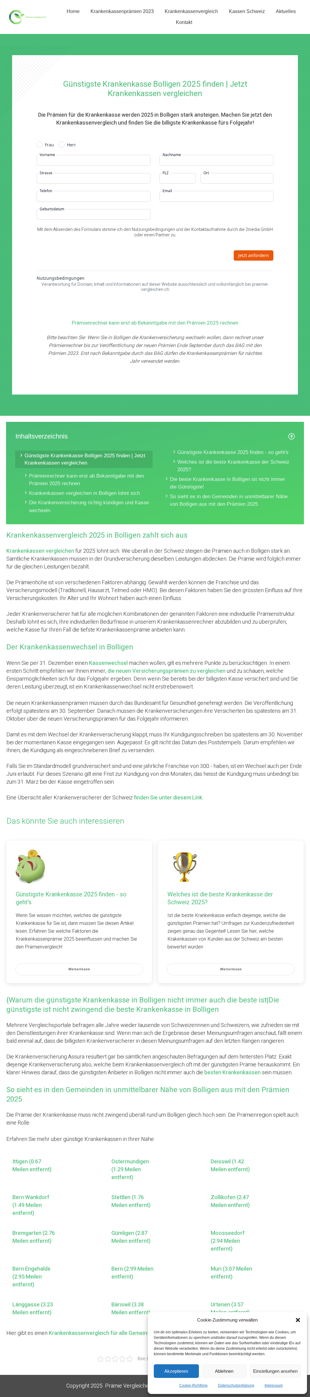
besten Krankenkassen (232, 1073)
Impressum (274, 1385)
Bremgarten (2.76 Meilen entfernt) (33, 1237)
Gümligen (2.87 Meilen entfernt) (130, 1237)
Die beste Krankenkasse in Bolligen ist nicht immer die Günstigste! (227, 483)
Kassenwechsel (108, 663)
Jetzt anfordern (253, 255)
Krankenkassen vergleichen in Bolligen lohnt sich (84, 493)
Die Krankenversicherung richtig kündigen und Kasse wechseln (89, 506)
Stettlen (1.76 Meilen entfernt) (130, 1201)
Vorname (47, 155)
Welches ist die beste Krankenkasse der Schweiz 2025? (233, 466)
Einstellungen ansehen (275, 1371)
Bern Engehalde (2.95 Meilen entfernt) (31, 1277)
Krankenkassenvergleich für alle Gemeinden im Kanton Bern (122, 1333)
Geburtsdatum (52, 209)
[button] (298, 1320)
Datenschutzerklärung (236, 1385)
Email (167, 191)
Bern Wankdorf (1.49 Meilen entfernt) (30, 1205)
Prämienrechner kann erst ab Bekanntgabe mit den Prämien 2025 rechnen (86, 480)
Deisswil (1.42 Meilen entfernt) (230, 1166)
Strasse (46, 173)
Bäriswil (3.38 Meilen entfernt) (130, 1309)
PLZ (166, 173)
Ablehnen (224, 1371)
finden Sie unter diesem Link (168, 798)
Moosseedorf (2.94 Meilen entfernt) (228, 1241)
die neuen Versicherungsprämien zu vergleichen (166, 671)
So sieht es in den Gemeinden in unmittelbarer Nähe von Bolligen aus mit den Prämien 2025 (229, 500)
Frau (49, 145)
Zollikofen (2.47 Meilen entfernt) (230, 1201)
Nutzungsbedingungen (60, 278)
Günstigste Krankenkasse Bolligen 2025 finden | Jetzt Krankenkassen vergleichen (85, 459)
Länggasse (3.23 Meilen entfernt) (32, 1309)
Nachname (172, 155)
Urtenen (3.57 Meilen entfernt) (230, 1309)
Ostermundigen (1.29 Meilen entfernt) (130, 1170)
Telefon (46, 191)
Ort (206, 173)
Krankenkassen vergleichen (40, 551)
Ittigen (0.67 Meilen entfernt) (31, 1166)
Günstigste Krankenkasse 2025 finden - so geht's (233, 452)
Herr (71, 145)
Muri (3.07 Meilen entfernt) (231, 1273)
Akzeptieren (176, 1371)
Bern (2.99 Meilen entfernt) (132, 1273)
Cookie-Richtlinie (193, 1385)
